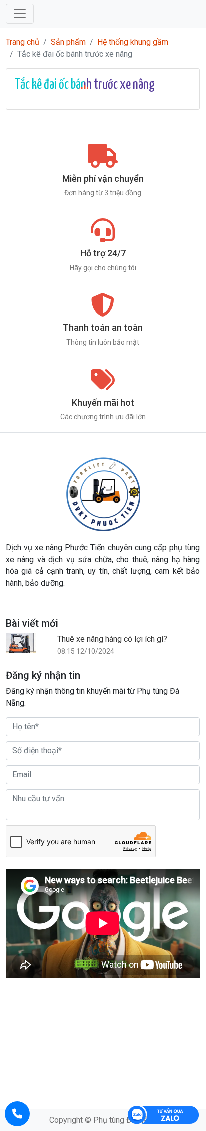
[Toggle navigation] (20, 14)
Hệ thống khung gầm (133, 42)
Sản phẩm (68, 42)
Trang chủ (23, 42)
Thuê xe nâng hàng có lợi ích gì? (113, 639)
